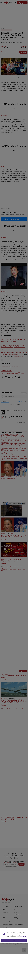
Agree (14, 940)
